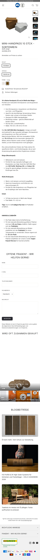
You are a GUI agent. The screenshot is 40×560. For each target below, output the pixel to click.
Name (3, 262)
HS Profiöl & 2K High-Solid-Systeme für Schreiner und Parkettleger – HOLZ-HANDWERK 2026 (20, 477)
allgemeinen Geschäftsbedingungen (14, 326)
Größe (4, 71)
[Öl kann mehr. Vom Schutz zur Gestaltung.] (20, 425)
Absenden (7, 318)
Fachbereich (6, 290)
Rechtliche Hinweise (11, 527)
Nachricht (5, 299)
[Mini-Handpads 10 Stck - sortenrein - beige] (15, 368)
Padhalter (14, 226)
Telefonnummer (7, 281)
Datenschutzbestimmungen (10, 328)
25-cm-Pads (16, 224)
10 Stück (6, 65)
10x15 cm (6, 74)
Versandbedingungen (26, 520)
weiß (3, 83)
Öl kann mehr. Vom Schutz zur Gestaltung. (17, 440)
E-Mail (4, 272)
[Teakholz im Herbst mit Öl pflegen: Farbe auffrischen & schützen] (20, 494)
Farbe (6, 80)
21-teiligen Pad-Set (17, 205)
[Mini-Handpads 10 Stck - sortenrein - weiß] (13, 368)
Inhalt (4, 62)
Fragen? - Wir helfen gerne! (14, 534)
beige (7, 83)
